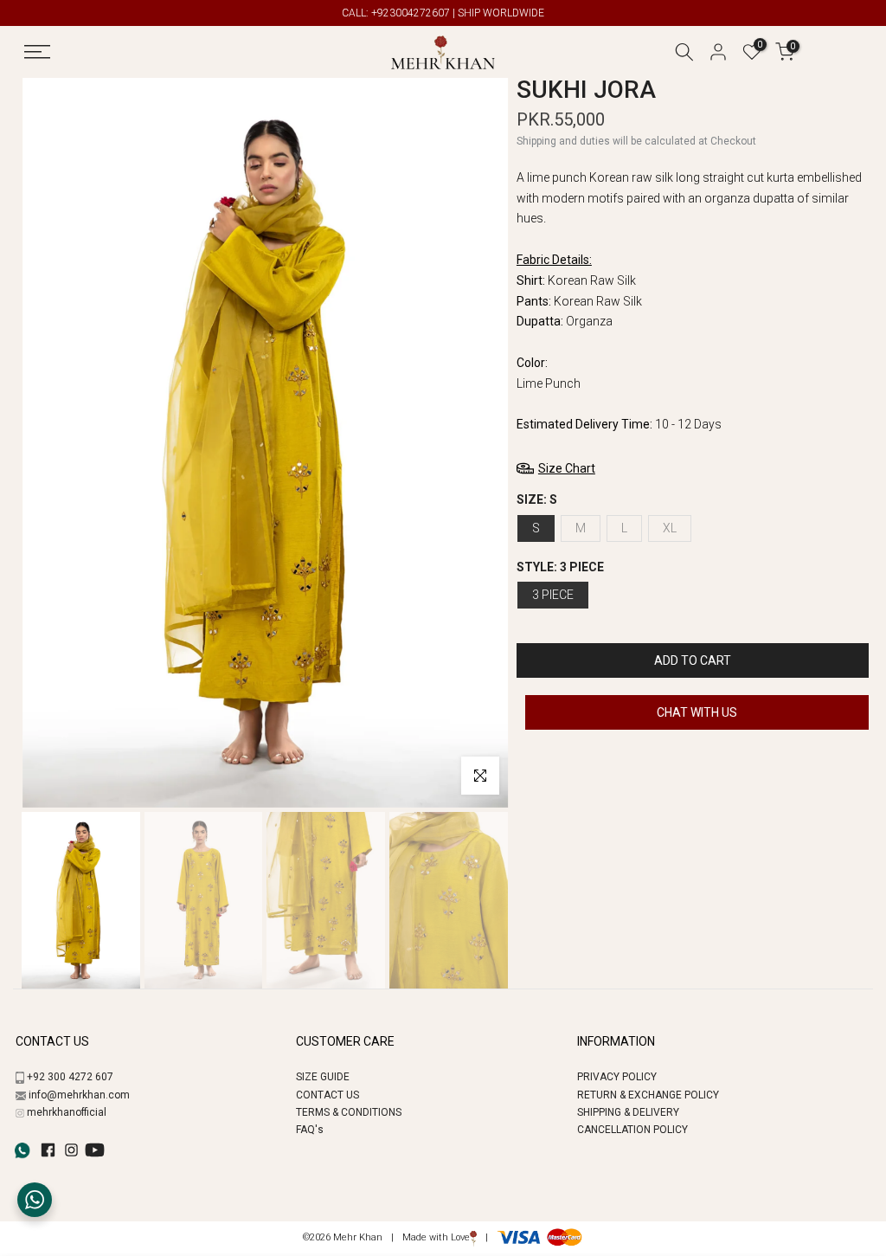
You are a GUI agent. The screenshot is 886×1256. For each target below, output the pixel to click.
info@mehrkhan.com (79, 1095)
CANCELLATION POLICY (632, 1130)
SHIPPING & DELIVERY (628, 1112)
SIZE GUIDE (323, 1077)
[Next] (475, 443)
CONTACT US (327, 1095)
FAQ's (310, 1130)
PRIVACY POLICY (617, 1077)
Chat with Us (697, 712)
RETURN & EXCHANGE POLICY (648, 1095)
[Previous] (54, 443)
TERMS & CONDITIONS (348, 1112)
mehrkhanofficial (66, 1112)
